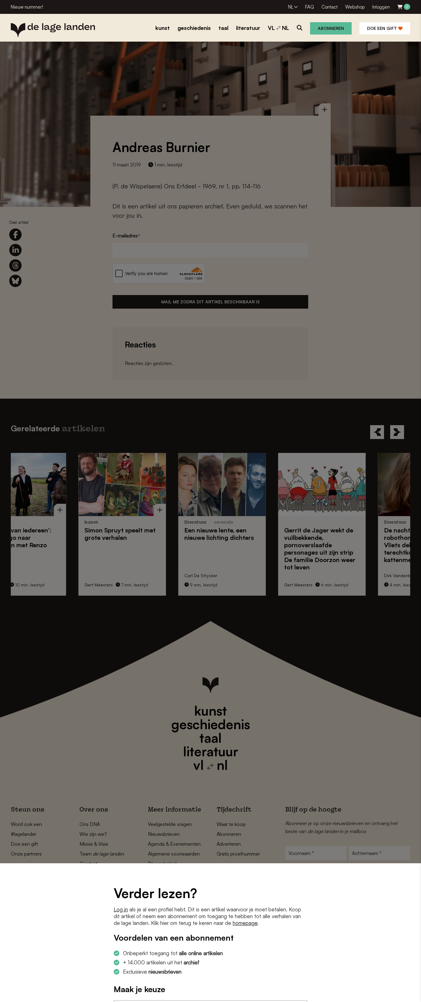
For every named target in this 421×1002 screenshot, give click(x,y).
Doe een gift (382, 28)
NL (290, 7)
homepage (245, 923)
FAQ (309, 7)
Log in (121, 909)
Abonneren (331, 28)
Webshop (355, 7)
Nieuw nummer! (27, 7)
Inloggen (381, 7)
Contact (329, 7)
